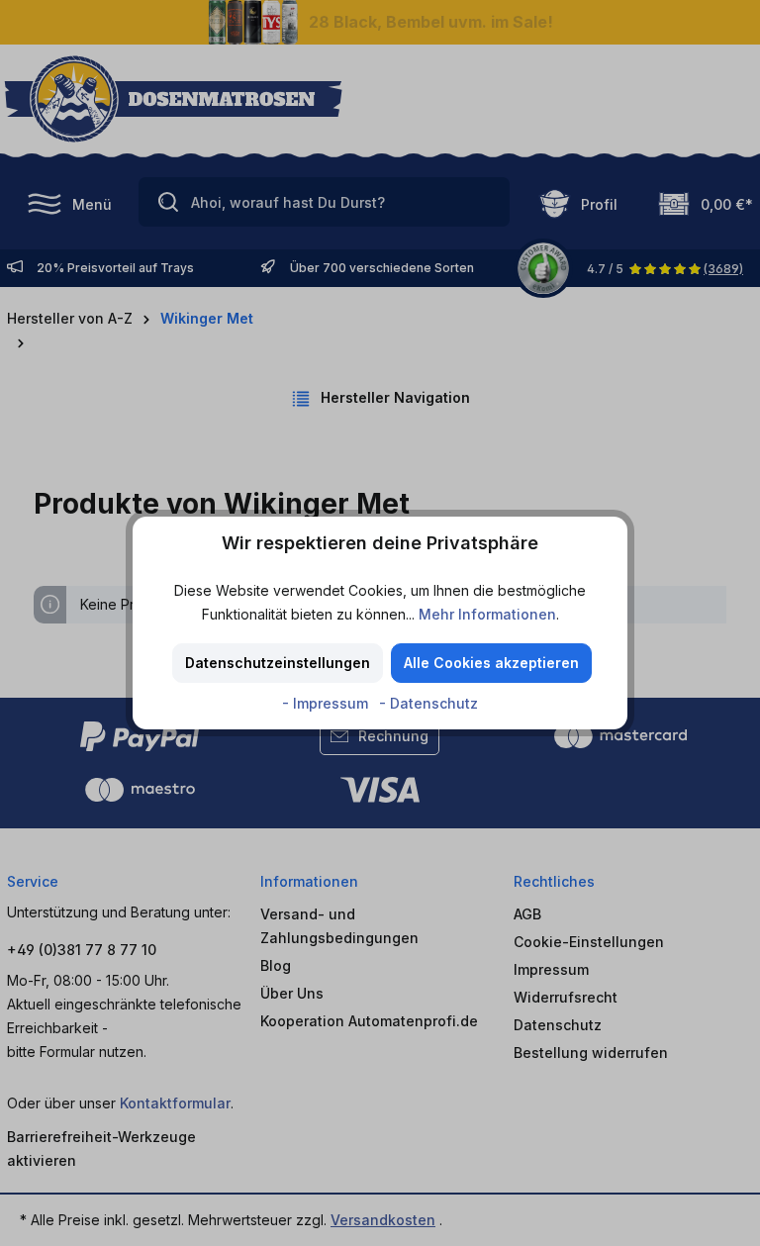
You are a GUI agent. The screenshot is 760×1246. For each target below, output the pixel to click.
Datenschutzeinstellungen (277, 662)
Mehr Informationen (487, 614)
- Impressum (327, 703)
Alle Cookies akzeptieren (491, 662)
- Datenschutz (428, 703)
